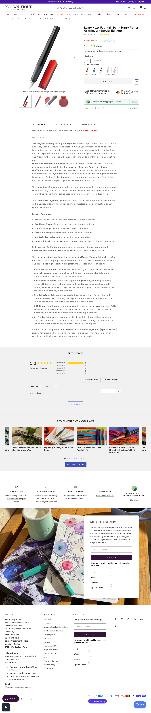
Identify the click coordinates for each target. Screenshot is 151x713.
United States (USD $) (125, 2)
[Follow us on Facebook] (115, 619)
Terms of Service (51, 661)
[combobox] (81, 8)
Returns (47, 642)
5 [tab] (74, 458)
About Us (48, 619)
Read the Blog (39, 137)
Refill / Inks (35, 14)
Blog (127, 14)
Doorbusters (138, 14)
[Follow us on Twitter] (122, 619)
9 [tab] (84, 458)
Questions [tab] (49, 386)
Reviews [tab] (34, 386)
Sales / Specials (95, 14)
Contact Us (49, 668)
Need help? (134, 108)
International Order (52, 646)
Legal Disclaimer (51, 649)
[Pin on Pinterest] (95, 108)
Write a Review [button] (112, 379)
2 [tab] (67, 458)
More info (134, 101)
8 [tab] (81, 458)
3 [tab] (69, 458)
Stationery (48, 14)
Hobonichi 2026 (63, 14)
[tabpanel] (92, 441)
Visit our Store (50, 653)
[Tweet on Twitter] (99, 108)
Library (119, 14)
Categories (12, 14)
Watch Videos (89, 124)
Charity (109, 14)
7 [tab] (79, 458)
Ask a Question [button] (92, 379)
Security (47, 638)
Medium (97, 60)
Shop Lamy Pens (108, 41)
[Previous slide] (14, 58)
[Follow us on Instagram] (128, 619)
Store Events (79, 14)
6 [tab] (77, 458)
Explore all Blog (75, 464)
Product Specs (63, 124)
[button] (129, 8)
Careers (47, 623)
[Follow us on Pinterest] (135, 619)
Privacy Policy (49, 664)
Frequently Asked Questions (56, 627)
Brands (24, 14)
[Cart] (139, 8)
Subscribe (111, 557)
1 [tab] (65, 458)
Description (39, 124)
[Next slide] (74, 58)
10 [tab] (86, 458)
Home (14, 19)
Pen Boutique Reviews (53, 631)
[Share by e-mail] (103, 108)
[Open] (6, 707)
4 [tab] (72, 458)
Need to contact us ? (105, 495)
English (141, 2)
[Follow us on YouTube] (141, 619)
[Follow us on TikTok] (115, 626)
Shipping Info (49, 634)
